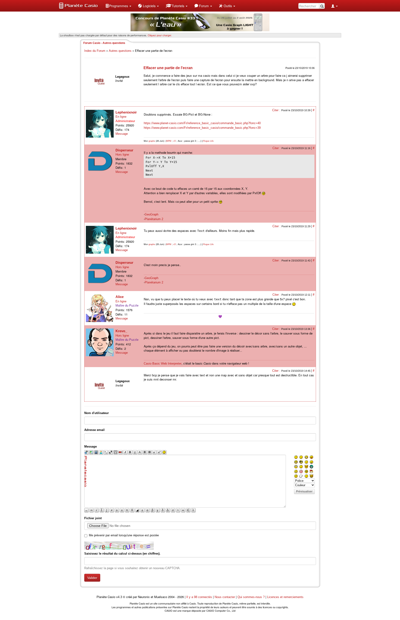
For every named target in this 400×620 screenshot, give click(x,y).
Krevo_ (121, 331)
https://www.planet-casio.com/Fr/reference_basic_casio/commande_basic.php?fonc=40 (202, 123)
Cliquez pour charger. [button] (160, 35)
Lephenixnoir (126, 112)
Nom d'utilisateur (96, 413)
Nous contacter (225, 597)
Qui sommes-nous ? (251, 597)
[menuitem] (118, 6)
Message (122, 133)
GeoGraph (151, 214)
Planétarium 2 (154, 219)
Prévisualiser (304, 491)
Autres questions (120, 50)
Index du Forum (94, 50)
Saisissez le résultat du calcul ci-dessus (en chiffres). (122, 553)
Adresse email (94, 430)
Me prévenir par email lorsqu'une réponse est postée (124, 535)
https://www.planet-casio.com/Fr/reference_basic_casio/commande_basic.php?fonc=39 (202, 127)
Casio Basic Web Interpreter (162, 363)
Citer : (276, 110)
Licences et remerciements (285, 597)
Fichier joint (93, 518)
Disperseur (124, 150)
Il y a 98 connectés (199, 597)
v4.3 (119, 597)
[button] (118, 6)
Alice (120, 297)
